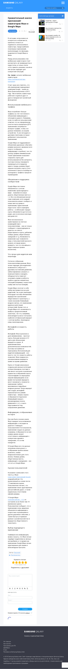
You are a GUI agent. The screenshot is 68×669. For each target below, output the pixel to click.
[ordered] (20, 588)
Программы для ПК (9, 645)
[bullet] (22, 588)
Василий (17, 552)
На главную (7, 641)
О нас (5, 649)
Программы (12, 31)
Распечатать (15, 555)
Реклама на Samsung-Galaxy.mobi (14, 652)
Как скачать (7, 643)
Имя (9, 595)
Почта (10, 600)
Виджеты (9, 8)
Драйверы (6, 647)
